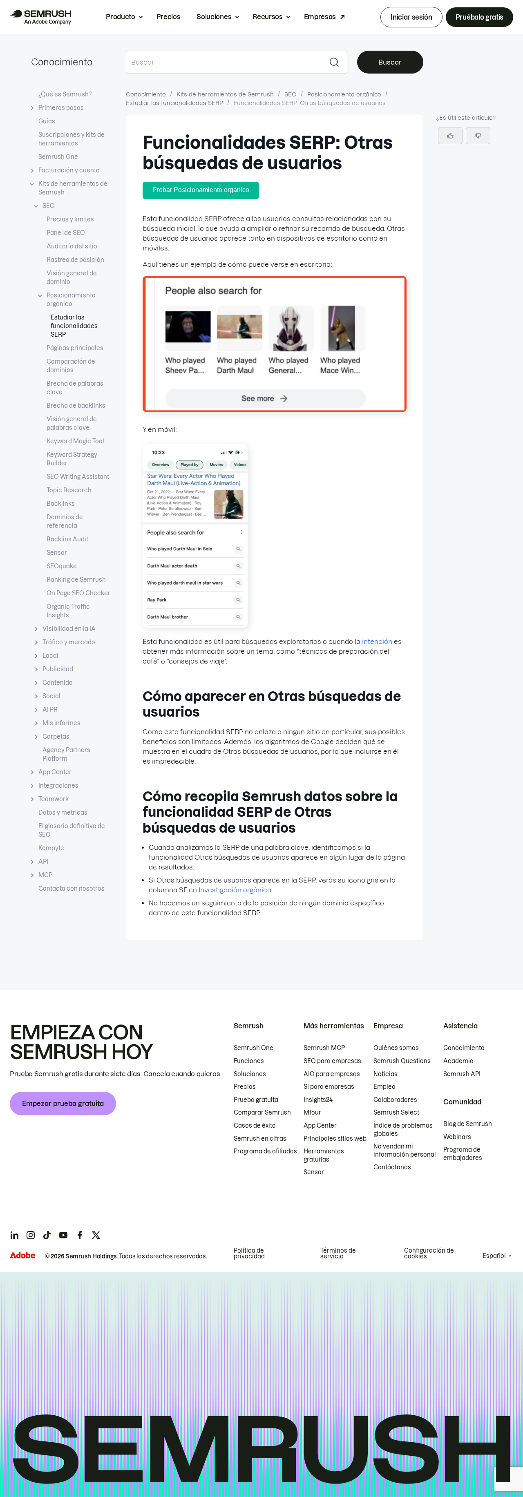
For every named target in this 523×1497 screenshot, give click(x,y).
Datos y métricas (62, 812)
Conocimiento (61, 62)
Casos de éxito (255, 1125)
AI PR (50, 709)
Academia (458, 1061)
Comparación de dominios (71, 365)
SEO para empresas (332, 1061)
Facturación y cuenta (69, 170)
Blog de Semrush (467, 1124)
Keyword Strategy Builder (72, 459)
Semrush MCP (324, 1048)
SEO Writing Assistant (78, 477)
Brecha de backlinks (76, 405)
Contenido (57, 682)
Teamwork (53, 799)
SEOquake (62, 566)
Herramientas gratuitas (324, 1155)
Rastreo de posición (75, 260)
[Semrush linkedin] (14, 1235)
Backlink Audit (67, 539)
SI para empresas (329, 1087)
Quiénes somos (396, 1048)
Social (51, 696)
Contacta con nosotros (71, 888)
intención (377, 641)
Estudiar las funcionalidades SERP (74, 326)
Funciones (249, 1061)
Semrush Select (396, 1112)
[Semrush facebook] (80, 1235)
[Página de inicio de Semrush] (40, 17)
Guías (46, 121)
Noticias (385, 1074)
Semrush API (462, 1074)
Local (50, 655)
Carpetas (55, 736)
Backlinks (61, 503)
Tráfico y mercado (68, 642)
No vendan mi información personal (404, 1150)
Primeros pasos (61, 108)
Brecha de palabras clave (75, 387)
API (43, 861)
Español (494, 1256)
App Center (55, 772)
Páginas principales (75, 348)
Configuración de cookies (429, 1253)
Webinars (457, 1137)
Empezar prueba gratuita (63, 1103)
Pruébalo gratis (479, 17)
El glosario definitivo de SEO (71, 830)
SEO (48, 206)
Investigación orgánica (235, 890)
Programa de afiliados (265, 1151)
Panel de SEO (66, 233)
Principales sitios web (335, 1138)
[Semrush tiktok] (47, 1235)
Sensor (57, 553)
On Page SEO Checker (78, 593)
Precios (168, 16)
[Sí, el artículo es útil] (450, 135)
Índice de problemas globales (403, 1129)
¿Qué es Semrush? (65, 94)
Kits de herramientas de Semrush (72, 188)
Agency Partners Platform (66, 754)
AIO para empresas (332, 1074)
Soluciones (214, 16)
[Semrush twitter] (96, 1235)
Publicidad (57, 669)
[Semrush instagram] (30, 1235)
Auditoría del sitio (72, 246)
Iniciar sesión (411, 17)
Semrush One (58, 157)
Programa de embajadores (462, 1153)
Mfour (312, 1112)
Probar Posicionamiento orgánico (200, 189)
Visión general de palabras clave (72, 423)
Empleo (384, 1087)
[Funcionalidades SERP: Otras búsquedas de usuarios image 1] (275, 409)
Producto (120, 16)
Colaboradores (395, 1100)
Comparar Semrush (262, 1112)
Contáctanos (392, 1167)
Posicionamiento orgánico (71, 299)
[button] (478, 135)
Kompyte (51, 848)
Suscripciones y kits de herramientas (71, 139)
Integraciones (58, 785)
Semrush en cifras (260, 1138)
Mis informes (61, 723)
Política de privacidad (249, 1253)
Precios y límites (70, 219)
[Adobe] (22, 1255)
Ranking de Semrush (76, 579)
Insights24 (318, 1100)
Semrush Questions (402, 1061)
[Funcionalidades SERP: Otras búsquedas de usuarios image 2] (195, 625)
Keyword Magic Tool (75, 441)
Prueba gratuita (256, 1100)
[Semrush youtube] (63, 1235)
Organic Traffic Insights (68, 611)
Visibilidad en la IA (69, 629)
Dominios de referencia (65, 521)
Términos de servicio (338, 1253)
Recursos (267, 16)
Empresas (320, 16)
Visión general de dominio (72, 277)
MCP (45, 875)
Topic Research (69, 490)
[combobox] (223, 62)
